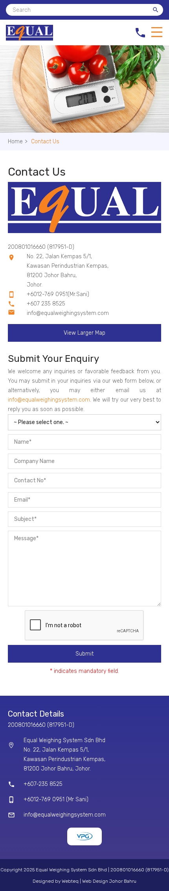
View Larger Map (84, 333)
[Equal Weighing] (29, 38)
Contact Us (45, 141)
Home (18, 141)
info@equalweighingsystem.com (68, 313)
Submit (84, 653)
